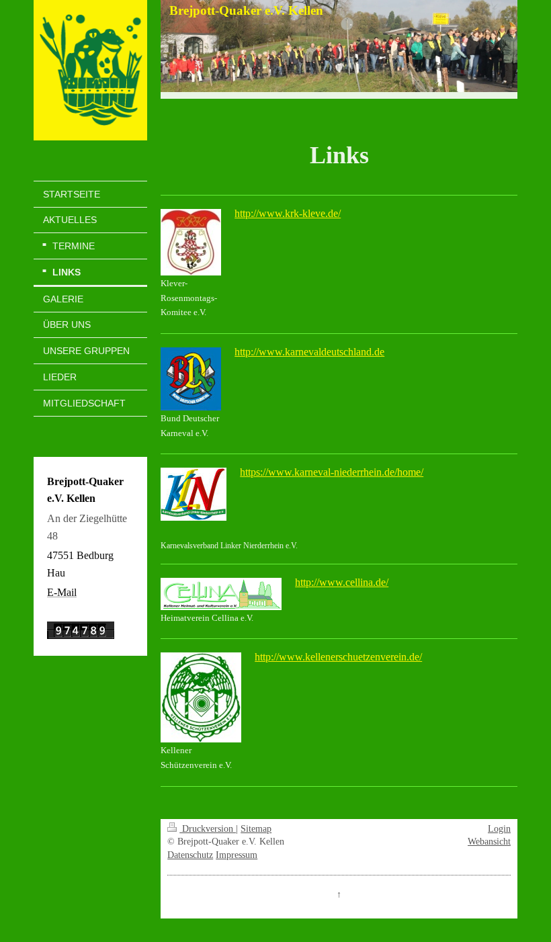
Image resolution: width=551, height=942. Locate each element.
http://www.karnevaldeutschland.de (309, 351)
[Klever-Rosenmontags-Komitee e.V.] (191, 242)
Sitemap (256, 829)
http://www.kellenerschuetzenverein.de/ (338, 656)
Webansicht (489, 842)
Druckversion (207, 829)
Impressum (236, 855)
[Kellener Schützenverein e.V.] (201, 697)
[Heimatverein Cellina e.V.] (221, 594)
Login (499, 829)
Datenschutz (190, 855)
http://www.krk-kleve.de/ (288, 213)
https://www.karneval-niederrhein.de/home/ (331, 472)
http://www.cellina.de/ (341, 582)
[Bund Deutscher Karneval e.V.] (191, 379)
